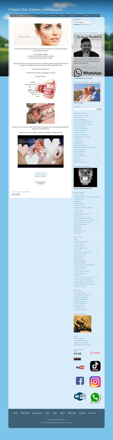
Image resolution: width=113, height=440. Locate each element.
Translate (86, 24)
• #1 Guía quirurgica (79, 126)
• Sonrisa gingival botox (80, 248)
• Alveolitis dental (78, 211)
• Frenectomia (78, 209)
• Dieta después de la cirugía (82, 214)
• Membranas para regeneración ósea (84, 147)
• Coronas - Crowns (79, 269)
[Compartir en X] (16, 194)
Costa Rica (95, 15)
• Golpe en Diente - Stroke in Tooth (83, 282)
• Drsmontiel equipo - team (81, 340)
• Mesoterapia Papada (80, 254)
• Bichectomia (77, 233)
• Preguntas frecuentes (80, 292)
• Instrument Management (81, 299)
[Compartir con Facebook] (17, 194)
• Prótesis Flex (78, 275)
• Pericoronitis (77, 226)
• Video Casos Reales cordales (82, 222)
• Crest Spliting (78, 160)
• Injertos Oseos (78, 143)
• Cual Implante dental (80, 145)
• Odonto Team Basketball (81, 342)
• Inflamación (77, 201)
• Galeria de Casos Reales (81, 115)
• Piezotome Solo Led (80, 156)
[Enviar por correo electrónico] (12, 194)
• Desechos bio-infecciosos (81, 297)
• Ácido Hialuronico (79, 256)
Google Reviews (73, 15)
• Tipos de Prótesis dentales (81, 271)
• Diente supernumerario (80, 224)
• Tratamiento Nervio (79, 263)
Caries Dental (91, 413)
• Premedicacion (78, 203)
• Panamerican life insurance (82, 295)
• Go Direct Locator (79, 149)
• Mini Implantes (78, 117)
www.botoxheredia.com (41, 174)
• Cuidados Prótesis (79, 273)
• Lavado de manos (79, 307)
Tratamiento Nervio (37, 413)
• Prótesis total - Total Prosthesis (83, 280)
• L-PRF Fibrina (78, 139)
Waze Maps (21, 15)
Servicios (42, 15)
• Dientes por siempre (80, 286)
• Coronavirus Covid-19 (80, 309)
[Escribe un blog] (14, 194)
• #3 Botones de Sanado (80, 130)
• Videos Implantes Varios (81, 162)
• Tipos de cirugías (79, 195)
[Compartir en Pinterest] (19, 194)
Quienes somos (32, 15)
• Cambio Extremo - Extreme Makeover (85, 265)
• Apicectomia (77, 228)
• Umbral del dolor (79, 199)
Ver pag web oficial (40, 173)
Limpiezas (15, 413)
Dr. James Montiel (25, 191)
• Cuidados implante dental (81, 134)
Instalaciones (82, 413)
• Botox (76, 239)
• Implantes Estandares (80, 119)
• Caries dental (78, 258)
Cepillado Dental (72, 413)
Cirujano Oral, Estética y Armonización (35, 9)
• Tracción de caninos (80, 231)
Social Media (85, 15)
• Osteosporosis (78, 141)
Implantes (62, 413)
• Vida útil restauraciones (81, 267)
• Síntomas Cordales (79, 205)
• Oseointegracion (79, 153)
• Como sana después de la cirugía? (84, 220)
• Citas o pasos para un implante (83, 124)
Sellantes (47, 413)
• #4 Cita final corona (79, 132)
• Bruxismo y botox (79, 246)
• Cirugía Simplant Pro (80, 151)
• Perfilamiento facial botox (81, 241)
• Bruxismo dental (79, 243)
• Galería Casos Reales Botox (82, 252)
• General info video (79, 305)
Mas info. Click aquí (41, 176)
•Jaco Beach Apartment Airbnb (82, 344)
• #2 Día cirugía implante (80, 128)
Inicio (13, 15)
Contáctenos (52, 15)
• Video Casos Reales (80, 260)
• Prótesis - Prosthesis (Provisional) (83, 277)
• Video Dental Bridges (80, 301)
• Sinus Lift (77, 158)
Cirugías (55, 413)
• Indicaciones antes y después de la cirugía (86, 197)
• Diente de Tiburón (79, 338)
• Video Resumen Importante (82, 136)
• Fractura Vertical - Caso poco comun (84, 284)
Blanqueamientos (25, 413)
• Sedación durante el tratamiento (83, 218)
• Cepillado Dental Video (80, 303)
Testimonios (62, 15)
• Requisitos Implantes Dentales (82, 122)
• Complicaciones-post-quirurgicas (83, 207)
